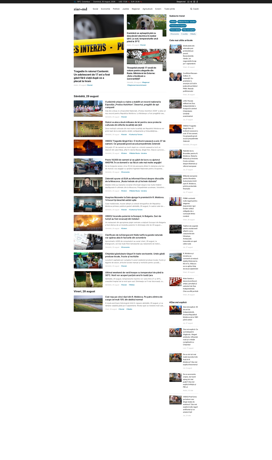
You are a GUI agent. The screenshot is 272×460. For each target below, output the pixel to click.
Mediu (193, 34)
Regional (136, 9)
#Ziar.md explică (178, 302)
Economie (105, 9)
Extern (158, 9)
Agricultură (147, 9)
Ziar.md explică (188, 30)
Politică (116, 9)
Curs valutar (175, 30)
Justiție (125, 9)
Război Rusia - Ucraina (187, 22)
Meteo (173, 22)
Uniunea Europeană (178, 26)
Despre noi (181, 2)
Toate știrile (169, 9)
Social (95, 9)
